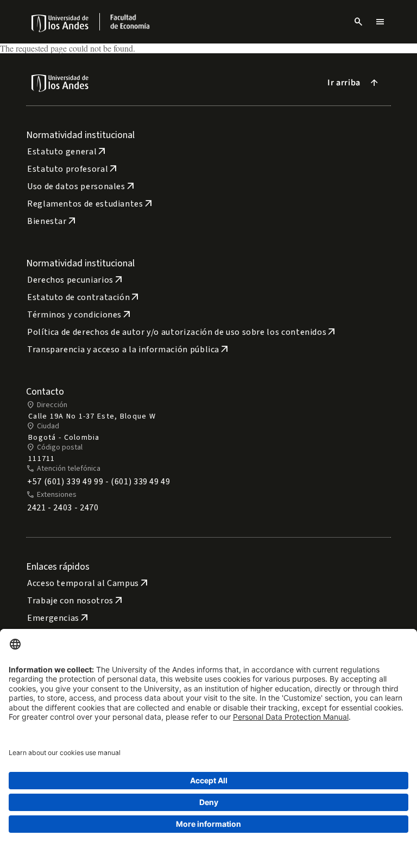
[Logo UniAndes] (60, 23)
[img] (60, 23)
